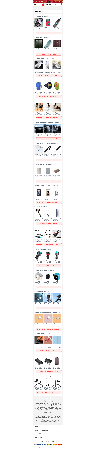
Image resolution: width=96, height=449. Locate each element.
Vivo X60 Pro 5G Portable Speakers (43, 270)
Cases (55, 403)
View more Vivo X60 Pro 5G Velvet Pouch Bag (48, 181)
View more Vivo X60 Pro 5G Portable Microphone (48, 392)
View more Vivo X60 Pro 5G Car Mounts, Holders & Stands (49, 138)
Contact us (55, 441)
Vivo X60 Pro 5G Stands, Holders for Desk (45, 101)
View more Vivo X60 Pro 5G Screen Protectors (48, 75)
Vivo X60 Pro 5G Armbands (41, 79)
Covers (59, 403)
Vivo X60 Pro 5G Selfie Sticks (41, 206)
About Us (36, 426)
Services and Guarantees (41, 430)
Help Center (40, 441)
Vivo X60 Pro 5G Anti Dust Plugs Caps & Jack (45, 312)
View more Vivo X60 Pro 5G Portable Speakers (48, 286)
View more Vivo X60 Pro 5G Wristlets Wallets (48, 371)
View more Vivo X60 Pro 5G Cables (48, 308)
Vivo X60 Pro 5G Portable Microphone (44, 376)
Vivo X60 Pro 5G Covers (40, 37)
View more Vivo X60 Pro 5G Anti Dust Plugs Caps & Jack (49, 329)
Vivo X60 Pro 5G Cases (40, 16)
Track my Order (48, 441)
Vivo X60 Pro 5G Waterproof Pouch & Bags (45, 185)
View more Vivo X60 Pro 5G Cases (48, 33)
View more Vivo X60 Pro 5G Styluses (48, 350)
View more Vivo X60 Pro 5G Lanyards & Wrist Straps (48, 160)
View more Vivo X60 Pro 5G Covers (48, 54)
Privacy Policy (38, 433)
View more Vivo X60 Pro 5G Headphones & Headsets (48, 244)
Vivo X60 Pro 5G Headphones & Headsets (44, 228)
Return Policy (38, 437)
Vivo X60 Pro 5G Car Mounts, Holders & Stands (46, 122)
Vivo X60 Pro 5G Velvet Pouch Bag (43, 164)
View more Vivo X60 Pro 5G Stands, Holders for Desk (48, 117)
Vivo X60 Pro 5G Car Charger (41, 249)
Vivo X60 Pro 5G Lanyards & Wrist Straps (44, 143)
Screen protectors (43, 404)
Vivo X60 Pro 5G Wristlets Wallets (42, 355)
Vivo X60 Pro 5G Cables (40, 291)
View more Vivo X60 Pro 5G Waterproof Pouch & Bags (48, 202)
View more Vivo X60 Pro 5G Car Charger (48, 265)
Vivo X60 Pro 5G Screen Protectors (43, 58)
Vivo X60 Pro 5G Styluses (40, 333)
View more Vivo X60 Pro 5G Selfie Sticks (48, 223)
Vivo (35, 8)
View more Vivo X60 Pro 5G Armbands (47, 96)
